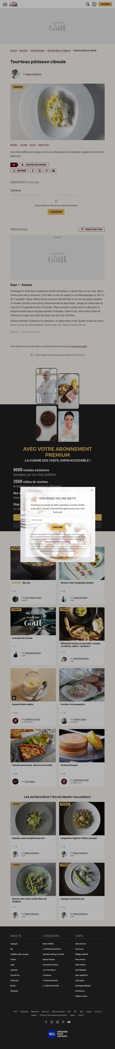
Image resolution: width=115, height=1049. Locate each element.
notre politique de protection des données (57, 541)
